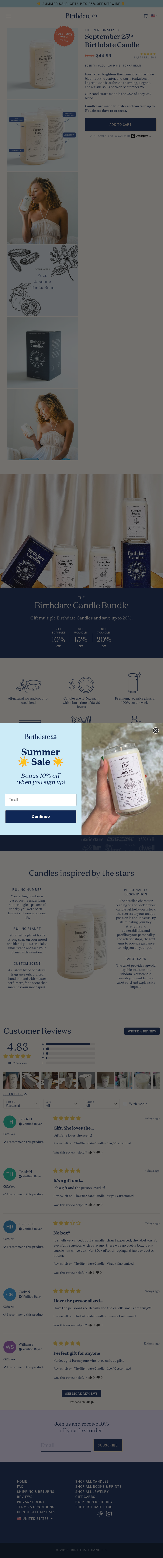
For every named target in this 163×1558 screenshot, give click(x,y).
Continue (41, 816)
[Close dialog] (156, 730)
